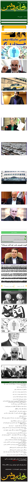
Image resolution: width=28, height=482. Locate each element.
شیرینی (15, 239)
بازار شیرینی (22, 239)
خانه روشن (14, 460)
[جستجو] (3, 30)
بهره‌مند (18, 239)
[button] (3, 27)
